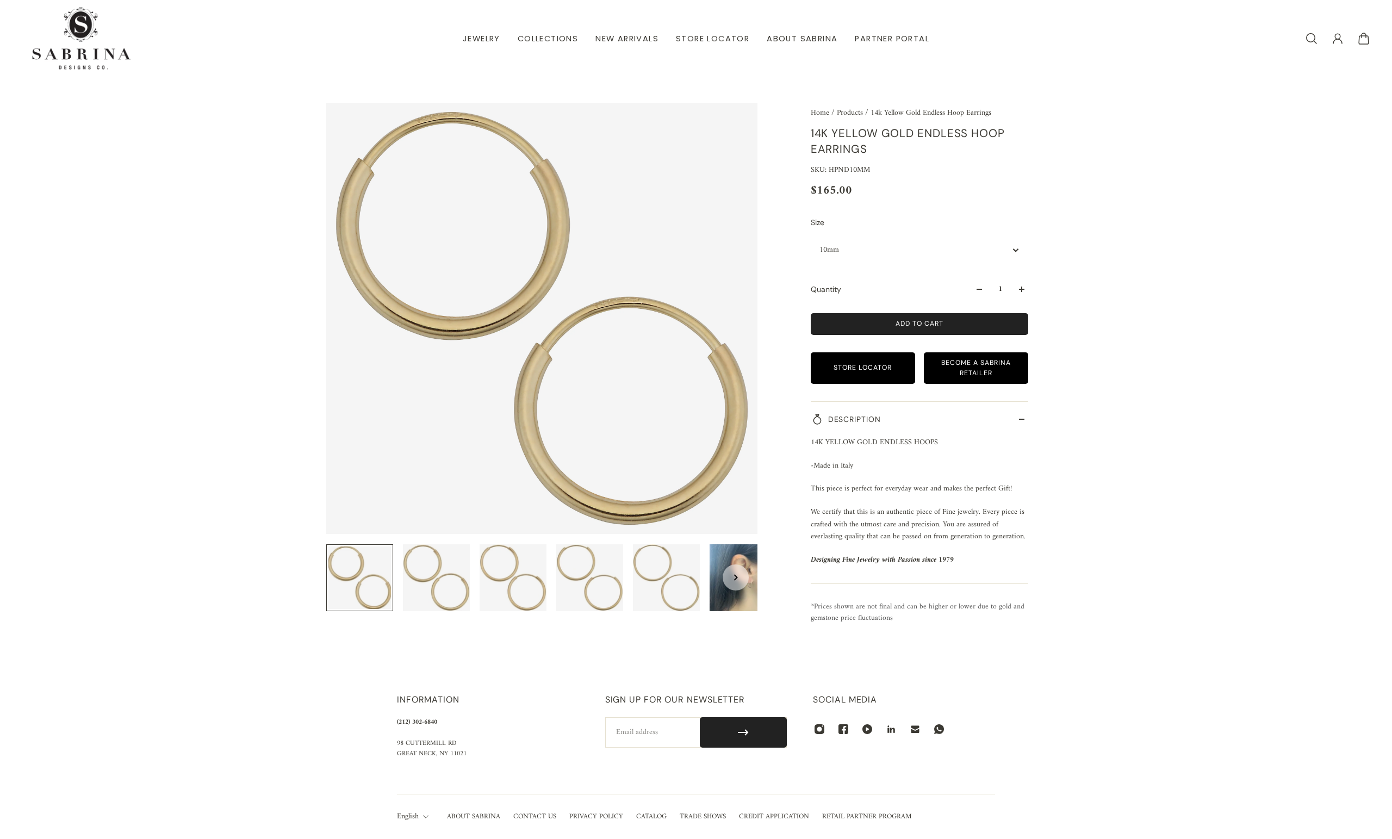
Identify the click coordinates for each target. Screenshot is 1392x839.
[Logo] (81, 38)
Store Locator (863, 367)
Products (851, 113)
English (408, 817)
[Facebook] (843, 729)
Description (854, 419)
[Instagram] (819, 729)
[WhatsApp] (939, 729)
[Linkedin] (891, 729)
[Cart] (1364, 39)
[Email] (915, 729)
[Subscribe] (743, 732)
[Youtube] (867, 729)
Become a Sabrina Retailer (976, 367)
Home (821, 113)
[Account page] (1338, 39)
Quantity (826, 289)
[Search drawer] (1311, 39)
